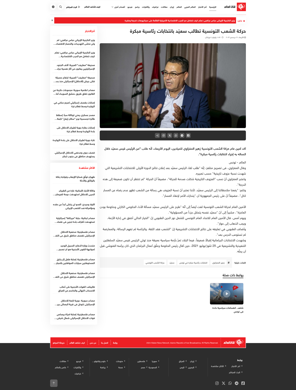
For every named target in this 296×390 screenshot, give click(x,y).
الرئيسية (212, 6)
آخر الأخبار (202, 6)
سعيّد (171, 262)
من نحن (93, 342)
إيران (172, 6)
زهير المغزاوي (218, 262)
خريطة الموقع (59, 342)
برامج (137, 6)
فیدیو (129, 6)
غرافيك (155, 6)
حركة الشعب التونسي (155, 262)
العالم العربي (190, 6)
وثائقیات (146, 6)
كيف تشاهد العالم (92, 6)
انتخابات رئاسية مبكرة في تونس (193, 262)
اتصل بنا (104, 342)
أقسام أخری (119, 6)
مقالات (164, 6)
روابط (115, 342)
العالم (179, 6)
